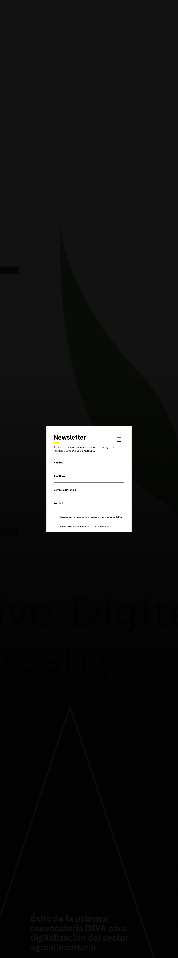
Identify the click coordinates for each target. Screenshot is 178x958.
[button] (119, 440)
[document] (89, 479)
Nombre (58, 462)
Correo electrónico (65, 489)
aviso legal (81, 526)
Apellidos (59, 476)
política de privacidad (99, 526)
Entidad (58, 503)
